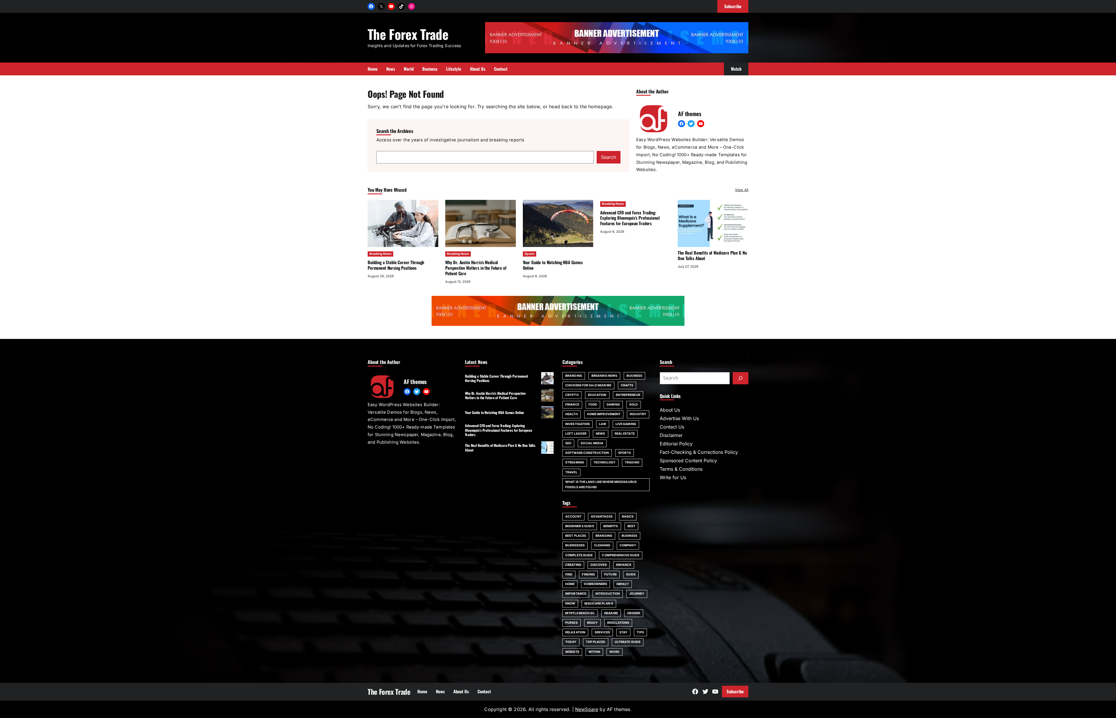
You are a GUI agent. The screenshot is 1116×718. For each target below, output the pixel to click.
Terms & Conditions (681, 469)
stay (623, 632)
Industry (638, 414)
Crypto (572, 395)
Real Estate (625, 434)
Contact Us (672, 427)
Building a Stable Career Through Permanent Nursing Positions (396, 265)
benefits (610, 526)
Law (602, 424)
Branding (573, 376)
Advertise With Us (679, 418)
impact (622, 584)
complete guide (579, 555)
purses (571, 623)
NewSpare (586, 709)
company (628, 545)
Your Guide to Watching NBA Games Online (553, 265)
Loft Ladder (575, 434)
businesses (575, 545)
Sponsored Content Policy (688, 460)
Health (571, 414)
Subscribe (735, 691)
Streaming (574, 462)
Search (608, 157)
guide (631, 574)
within (594, 652)
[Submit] (740, 378)
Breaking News (380, 254)
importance (575, 594)
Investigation (577, 424)
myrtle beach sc (580, 613)
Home (570, 584)
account (573, 516)
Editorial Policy (676, 444)
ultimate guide (628, 642)
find (569, 574)
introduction (607, 594)
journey (636, 594)
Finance (572, 404)
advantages (602, 516)
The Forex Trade (408, 34)
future (610, 574)
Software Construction (587, 453)
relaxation (575, 632)
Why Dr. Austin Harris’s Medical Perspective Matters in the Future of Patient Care (476, 267)
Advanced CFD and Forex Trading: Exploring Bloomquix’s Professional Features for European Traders (629, 218)
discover (599, 565)
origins (633, 613)
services (602, 632)
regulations (618, 623)
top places (595, 642)
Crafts (627, 385)
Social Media (592, 443)
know (570, 603)
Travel (571, 472)
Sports (529, 254)
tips (640, 632)
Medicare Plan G (598, 603)
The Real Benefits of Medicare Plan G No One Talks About (712, 255)
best (631, 526)
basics (628, 516)
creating (573, 565)
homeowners (595, 584)
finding (588, 574)
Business (634, 376)
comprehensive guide (620, 555)
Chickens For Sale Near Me (588, 385)
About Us (670, 410)
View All (741, 190)
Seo (568, 443)
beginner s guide (579, 526)
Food (593, 404)
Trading (632, 462)
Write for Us (673, 477)
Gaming (613, 404)
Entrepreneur (628, 395)
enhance (624, 565)
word (614, 652)
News (600, 434)
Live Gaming (626, 424)
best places (575, 536)
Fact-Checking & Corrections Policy (699, 452)
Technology (604, 462)
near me (611, 613)
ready (592, 623)
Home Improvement (604, 414)
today (571, 642)
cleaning (602, 545)
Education (597, 395)
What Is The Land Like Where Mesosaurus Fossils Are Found (601, 484)
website (572, 652)
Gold (633, 404)
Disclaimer (671, 435)
